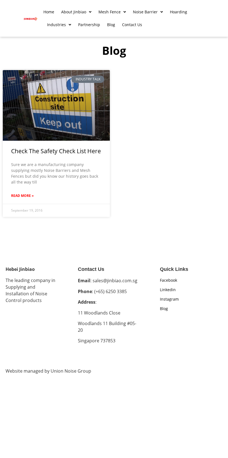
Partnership (89, 24)
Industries (56, 24)
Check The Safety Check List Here (56, 151)
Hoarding (178, 11)
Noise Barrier (145, 11)
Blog (111, 24)
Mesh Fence (109, 11)
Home (48, 11)
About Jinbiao (73, 11)
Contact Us (132, 24)
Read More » (22, 195)
